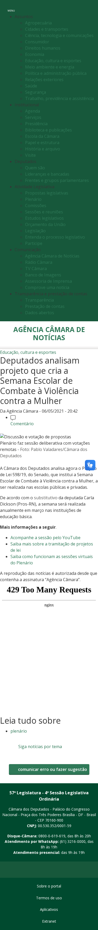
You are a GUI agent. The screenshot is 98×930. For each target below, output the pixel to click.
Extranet (49, 921)
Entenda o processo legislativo (55, 237)
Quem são (35, 168)
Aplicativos (49, 909)
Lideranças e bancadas (47, 174)
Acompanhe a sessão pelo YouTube (45, 537)
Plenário (33, 199)
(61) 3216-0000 (72, 841)
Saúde (31, 86)
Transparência (39, 300)
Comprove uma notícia (47, 287)
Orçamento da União (45, 224)
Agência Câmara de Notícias (52, 256)
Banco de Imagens (43, 275)
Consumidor (37, 42)
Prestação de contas (45, 306)
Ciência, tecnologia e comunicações (59, 35)
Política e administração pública (56, 73)
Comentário (22, 424)
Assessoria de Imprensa (48, 281)
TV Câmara (36, 268)
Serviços (33, 117)
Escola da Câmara (42, 136)
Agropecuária (38, 23)
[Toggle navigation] (88, 7)
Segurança (35, 92)
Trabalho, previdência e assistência (59, 98)
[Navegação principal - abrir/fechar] (11, 7)
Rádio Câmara (38, 262)
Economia (34, 54)
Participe (33, 243)
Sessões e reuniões (44, 212)
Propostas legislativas (46, 193)
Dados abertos (39, 313)
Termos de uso (49, 897)
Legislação (35, 231)
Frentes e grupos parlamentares (57, 180)
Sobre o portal (49, 886)
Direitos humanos (42, 48)
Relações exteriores (44, 79)
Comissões (35, 205)
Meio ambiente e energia (49, 67)
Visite (30, 155)
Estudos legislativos (44, 218)
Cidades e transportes (46, 29)
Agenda (32, 111)
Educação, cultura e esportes (53, 61)
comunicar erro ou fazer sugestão (52, 769)
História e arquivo (42, 149)
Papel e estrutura (42, 142)
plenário (18, 731)
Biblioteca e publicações (48, 130)
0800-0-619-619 (51, 835)
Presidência (36, 124)
